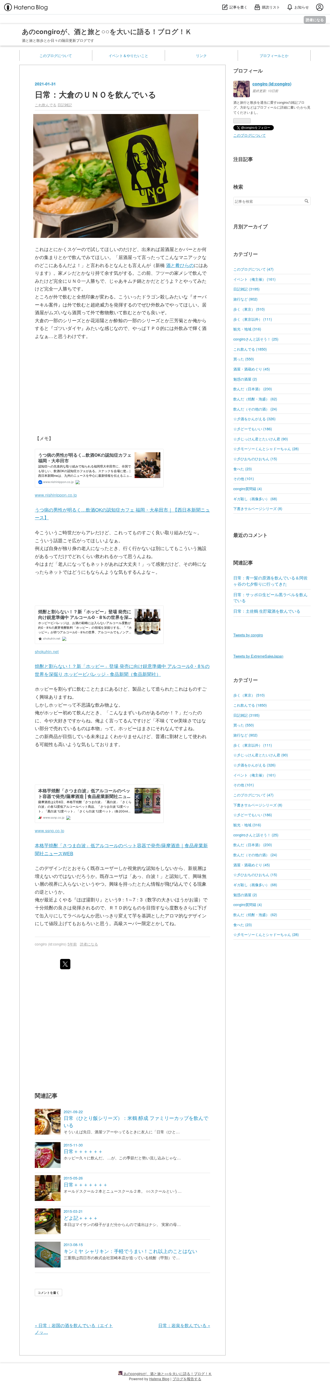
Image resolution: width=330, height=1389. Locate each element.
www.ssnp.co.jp (49, 830)
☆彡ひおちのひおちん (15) (255, 458)
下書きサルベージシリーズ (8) (257, 508)
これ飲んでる (45, 104)
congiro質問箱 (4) (247, 488)
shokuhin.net (47, 651)
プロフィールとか (274, 55)
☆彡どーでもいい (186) (252, 428)
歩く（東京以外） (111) (252, 319)
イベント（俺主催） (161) (254, 279)
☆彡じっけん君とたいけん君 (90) (260, 438)
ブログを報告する (186, 1378)
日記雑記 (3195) (246, 289)
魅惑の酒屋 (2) (245, 379)
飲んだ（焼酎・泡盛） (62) (255, 398)
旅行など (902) (245, 299)
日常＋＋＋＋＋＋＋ (86, 1184)
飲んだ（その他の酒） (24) (255, 408)
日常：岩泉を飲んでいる (184, 1325)
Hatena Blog (159, 1378)
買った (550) (243, 358)
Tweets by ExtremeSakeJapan (258, 656)
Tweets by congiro (248, 634)
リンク (201, 55)
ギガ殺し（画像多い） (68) (255, 498)
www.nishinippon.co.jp (56, 495)
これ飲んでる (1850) (250, 349)
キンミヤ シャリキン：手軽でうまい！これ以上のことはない (130, 1251)
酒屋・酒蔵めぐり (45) (251, 369)
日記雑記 (64, 104)
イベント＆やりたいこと (128, 55)
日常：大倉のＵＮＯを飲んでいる (95, 94)
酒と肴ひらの (180, 265)
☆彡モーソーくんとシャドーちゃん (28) (266, 448)
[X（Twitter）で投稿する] (65, 964)
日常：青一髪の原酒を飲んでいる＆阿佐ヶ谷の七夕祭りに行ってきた (270, 581)
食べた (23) (242, 468)
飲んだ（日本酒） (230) (252, 388)
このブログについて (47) (253, 269)
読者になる (315, 20)
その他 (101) (243, 478)
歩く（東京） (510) (249, 309)
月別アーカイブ (250, 226)
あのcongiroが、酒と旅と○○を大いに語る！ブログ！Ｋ (107, 31)
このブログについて (55, 55)
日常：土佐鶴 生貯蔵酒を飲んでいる (266, 611)
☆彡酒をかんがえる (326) (254, 418)
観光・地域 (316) (247, 329)
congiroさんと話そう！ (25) (255, 339)
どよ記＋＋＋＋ (81, 1217)
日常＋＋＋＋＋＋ (83, 1151)
